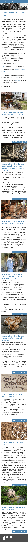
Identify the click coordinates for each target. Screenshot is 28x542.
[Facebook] (4, 539)
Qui (4, 66)
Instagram (17, 80)
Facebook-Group (14, 74)
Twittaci (17, 77)
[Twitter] (11, 537)
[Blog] (4, 537)
